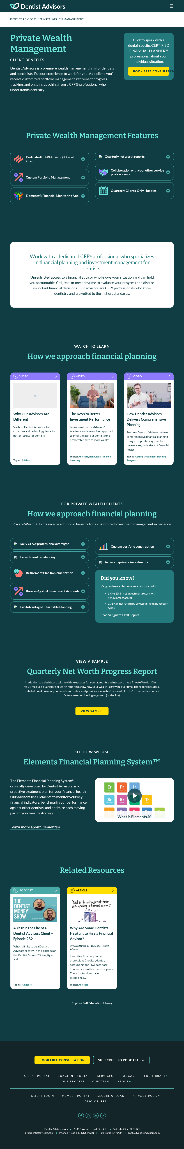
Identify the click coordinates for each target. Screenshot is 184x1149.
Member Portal (76, 1095)
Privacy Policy (146, 1095)
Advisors (27, 460)
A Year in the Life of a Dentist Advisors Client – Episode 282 (33, 933)
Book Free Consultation (151, 71)
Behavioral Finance (100, 456)
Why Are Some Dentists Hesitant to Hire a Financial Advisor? (91, 933)
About (123, 1081)
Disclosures (96, 1101)
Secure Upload (111, 1095)
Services (105, 1075)
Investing (75, 460)
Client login (42, 1095)
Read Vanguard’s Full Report (120, 615)
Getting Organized (145, 456)
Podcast (128, 1075)
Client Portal (37, 1075)
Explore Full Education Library (92, 1003)
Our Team (101, 1081)
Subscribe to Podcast (119, 1060)
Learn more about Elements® (35, 827)
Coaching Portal (74, 1075)
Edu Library (155, 1075)
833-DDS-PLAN (85, 1132)
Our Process (73, 1081)
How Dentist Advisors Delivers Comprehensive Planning (146, 419)
